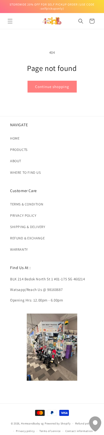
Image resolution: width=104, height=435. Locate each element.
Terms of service (50, 431)
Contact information (79, 431)
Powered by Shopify (58, 423)
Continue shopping (52, 86)
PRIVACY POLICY (23, 215)
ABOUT (15, 161)
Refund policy (84, 423)
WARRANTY (19, 249)
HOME (14, 138)
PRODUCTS (19, 149)
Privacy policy (25, 431)
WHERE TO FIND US (25, 172)
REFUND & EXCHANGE (27, 238)
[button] (10, 21)
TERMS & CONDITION (26, 204)
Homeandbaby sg (32, 423)
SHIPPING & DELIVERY (27, 227)
